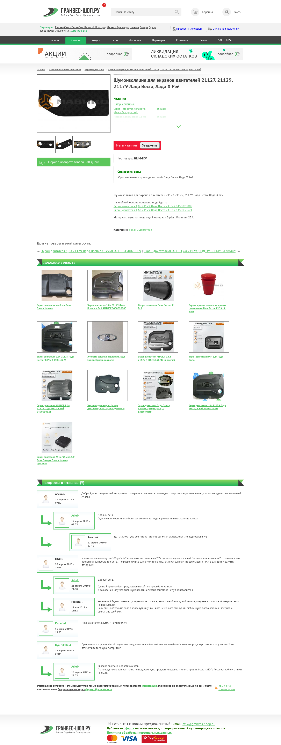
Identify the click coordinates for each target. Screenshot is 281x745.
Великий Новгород (95, 27)
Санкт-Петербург (74, 27)
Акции (96, 40)
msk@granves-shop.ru (198, 723)
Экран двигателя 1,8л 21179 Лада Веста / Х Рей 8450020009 (153, 206)
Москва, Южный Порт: (126, 121)
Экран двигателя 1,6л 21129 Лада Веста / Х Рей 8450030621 (153, 210)
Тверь (43, 30)
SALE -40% (224, 40)
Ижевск (111, 27)
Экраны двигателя (94, 69)
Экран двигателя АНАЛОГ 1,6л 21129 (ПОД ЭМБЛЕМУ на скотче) (190, 251)
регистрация (149, 685)
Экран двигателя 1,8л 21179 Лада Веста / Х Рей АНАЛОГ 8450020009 (91, 251)
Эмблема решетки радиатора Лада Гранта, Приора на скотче (106, 358)
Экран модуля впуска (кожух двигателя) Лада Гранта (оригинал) (106, 407)
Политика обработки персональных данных (139, 732)
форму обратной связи (98, 689)
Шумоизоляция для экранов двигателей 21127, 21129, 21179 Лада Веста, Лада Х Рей (154, 69)
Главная (54, 40)
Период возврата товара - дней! (73, 162)
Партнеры (158, 40)
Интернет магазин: (124, 104)
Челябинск (62, 30)
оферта (129, 728)
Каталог (76, 40)
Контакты (182, 40)
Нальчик (134, 27)
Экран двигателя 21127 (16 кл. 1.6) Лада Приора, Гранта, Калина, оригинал (56, 460)
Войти (237, 12)
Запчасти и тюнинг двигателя (65, 69)
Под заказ (160, 109)
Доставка (135, 40)
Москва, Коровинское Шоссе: (130, 117)
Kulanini (60, 623)
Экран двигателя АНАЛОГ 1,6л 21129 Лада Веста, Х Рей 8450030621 (53, 408)
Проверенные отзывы (189, 28)
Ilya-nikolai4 (63, 645)
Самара (144, 27)
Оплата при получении (225, 28)
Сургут (152, 27)
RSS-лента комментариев (226, 687)
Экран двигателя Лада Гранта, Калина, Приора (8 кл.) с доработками (154, 408)
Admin (75, 515)
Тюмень (51, 30)
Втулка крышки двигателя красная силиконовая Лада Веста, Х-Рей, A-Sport (207, 308)
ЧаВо (114, 40)
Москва (59, 27)
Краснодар (122, 27)
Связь (203, 40)
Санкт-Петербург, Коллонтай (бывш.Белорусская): (130, 110)
